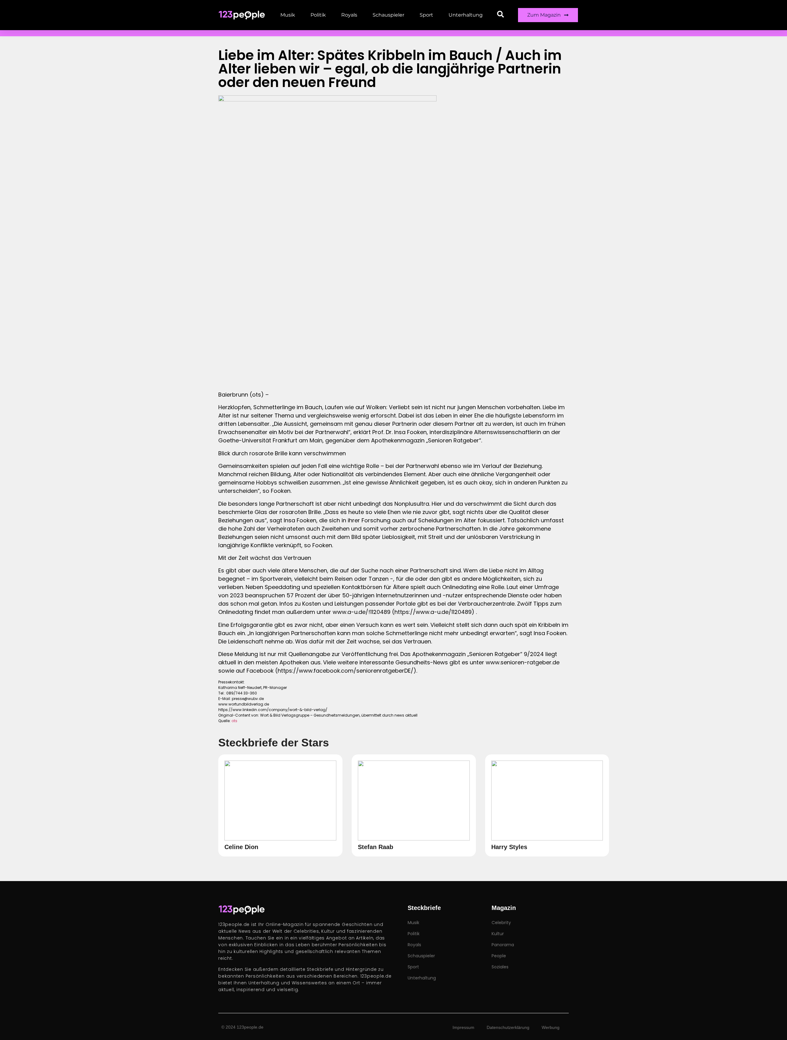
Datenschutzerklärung (508, 1027)
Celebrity (501, 922)
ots (234, 720)
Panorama (503, 945)
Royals (349, 15)
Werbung (551, 1027)
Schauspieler (388, 15)
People (499, 956)
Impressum (463, 1027)
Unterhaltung (466, 15)
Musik (287, 15)
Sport (426, 15)
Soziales (500, 967)
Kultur (498, 934)
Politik (318, 15)
